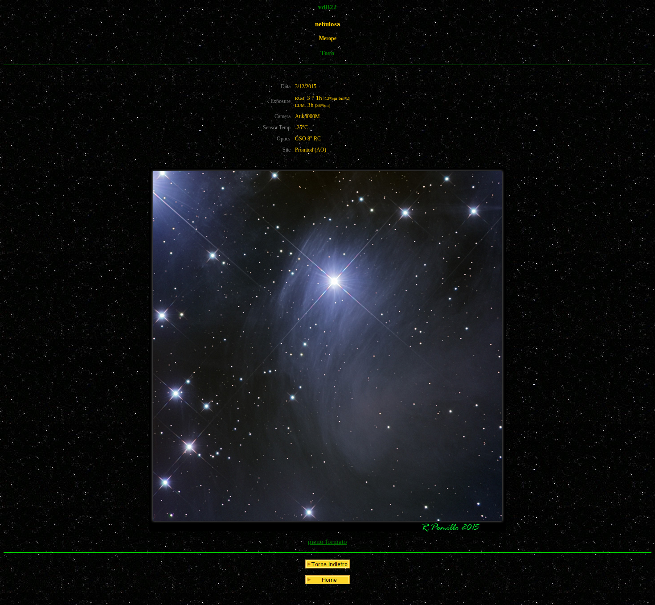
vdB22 (327, 7)
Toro (327, 53)
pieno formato (327, 541)
